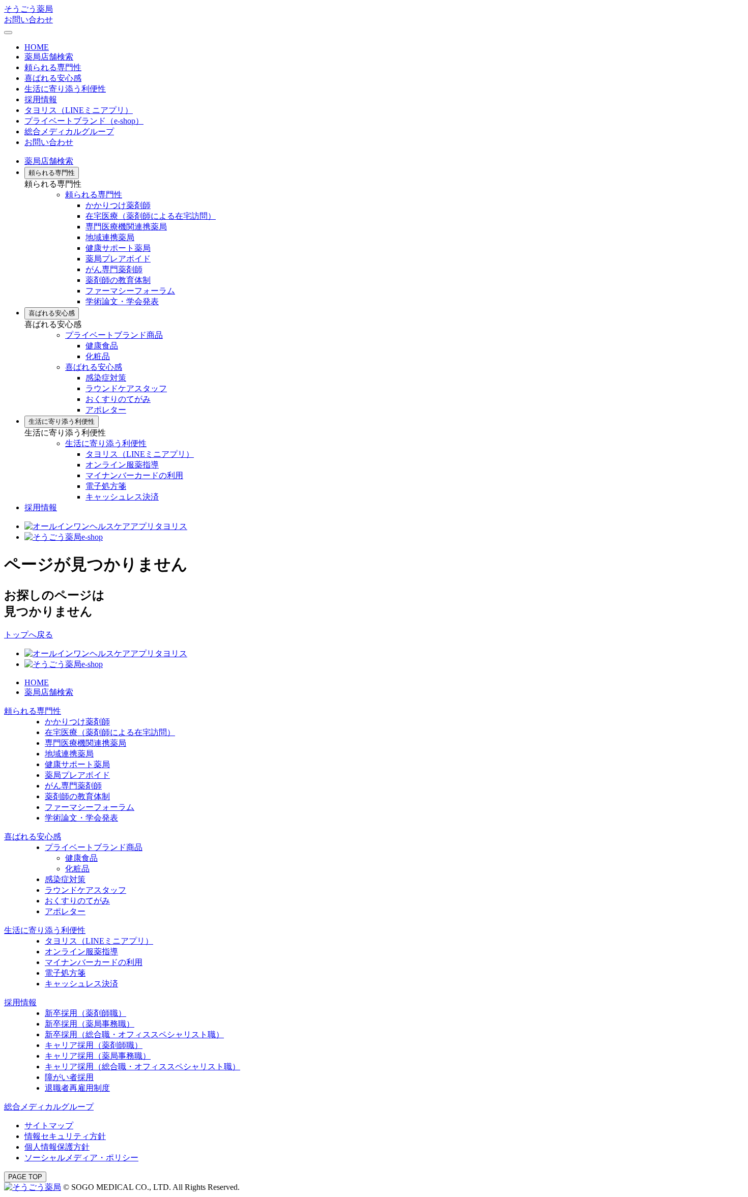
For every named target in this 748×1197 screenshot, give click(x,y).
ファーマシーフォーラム (130, 290)
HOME (36, 47)
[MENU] (8, 32)
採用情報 (40, 507)
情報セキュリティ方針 (65, 1136)
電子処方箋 (105, 486)
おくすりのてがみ (118, 399)
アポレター (105, 409)
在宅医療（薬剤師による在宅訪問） (150, 216)
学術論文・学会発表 (122, 301)
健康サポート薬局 (118, 248)
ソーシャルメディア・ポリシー (81, 1157)
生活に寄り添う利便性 (65, 88)
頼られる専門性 (52, 67)
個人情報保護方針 (57, 1147)
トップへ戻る (28, 634)
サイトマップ (48, 1125)
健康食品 (101, 345)
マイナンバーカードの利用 (134, 475)
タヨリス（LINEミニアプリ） (78, 110)
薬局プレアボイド (118, 258)
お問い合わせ (28, 19)
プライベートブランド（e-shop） (83, 120)
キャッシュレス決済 (122, 496)
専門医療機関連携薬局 (126, 226)
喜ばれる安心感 (52, 78)
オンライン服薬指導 (122, 464)
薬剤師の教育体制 (118, 280)
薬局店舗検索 (48, 56)
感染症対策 (105, 377)
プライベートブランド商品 (114, 335)
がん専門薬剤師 (113, 269)
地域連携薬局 (109, 237)
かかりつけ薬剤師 (118, 205)
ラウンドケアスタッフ (126, 388)
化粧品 (97, 356)
